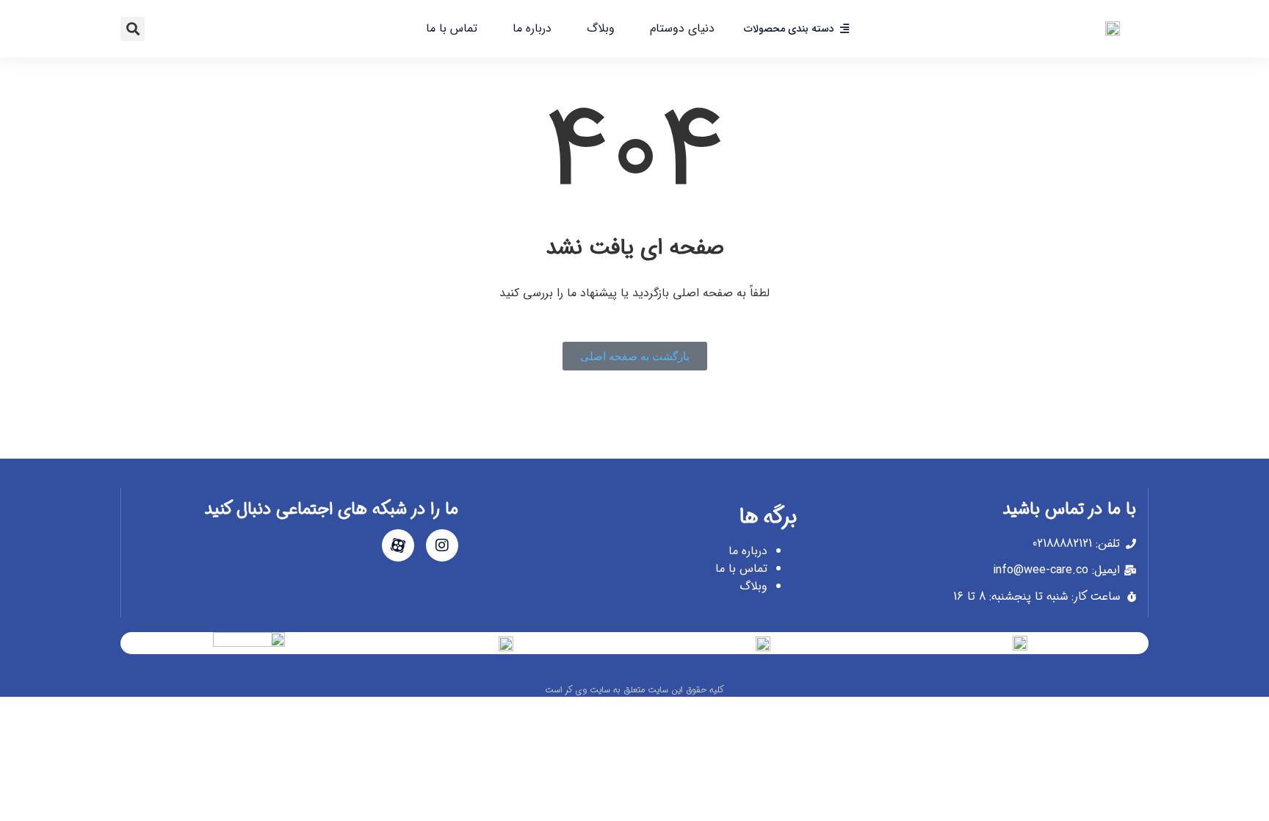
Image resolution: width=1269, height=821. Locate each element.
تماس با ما (451, 28)
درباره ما (532, 28)
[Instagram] (442, 545)
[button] (132, 29)
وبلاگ (601, 28)
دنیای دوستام (682, 28)
